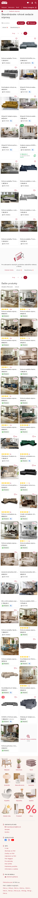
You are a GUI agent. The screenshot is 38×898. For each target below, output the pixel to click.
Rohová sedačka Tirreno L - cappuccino (14, 239)
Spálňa (31, 800)
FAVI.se (10, 890)
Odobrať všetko (9, 270)
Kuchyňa (31, 785)
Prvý (13, 33)
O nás (6, 848)
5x (10, 454)
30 (35, 523)
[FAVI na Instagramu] (9, 840)
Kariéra (7, 832)
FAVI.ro (16, 888)
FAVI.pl (11, 888)
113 (35, 320)
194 (16, 291)
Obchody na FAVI (10, 851)
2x (10, 483)
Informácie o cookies (11, 869)
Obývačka (19, 800)
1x (29, 685)
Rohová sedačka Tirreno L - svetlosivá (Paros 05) (17, 181)
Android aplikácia (12, 877)
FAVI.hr (27, 888)
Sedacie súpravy (14, 11)
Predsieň (19, 816)
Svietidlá (7, 785)
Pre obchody (9, 861)
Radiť (22, 23)
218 (35, 465)
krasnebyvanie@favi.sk (14, 827)
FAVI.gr (29, 890)
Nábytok (4, 7)
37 (35, 378)
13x (11, 367)
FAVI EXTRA (8, 864)
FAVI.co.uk (17, 890)
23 (35, 581)
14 (35, 349)
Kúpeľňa (6, 800)
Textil (17, 7)
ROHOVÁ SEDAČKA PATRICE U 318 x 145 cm (15, 572)
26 (16, 349)
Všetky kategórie (28, 7)
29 (35, 436)
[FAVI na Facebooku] (6, 840)
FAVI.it (5, 890)
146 (16, 407)
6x (10, 512)
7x (29, 338)
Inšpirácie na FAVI (10, 856)
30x (11, 309)
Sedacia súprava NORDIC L (28, 145)
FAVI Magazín (9, 858)
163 (16, 436)
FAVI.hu (22, 888)
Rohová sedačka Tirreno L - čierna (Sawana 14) (16, 58)
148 (35, 291)
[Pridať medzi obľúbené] (16, 38)
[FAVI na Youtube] (12, 840)
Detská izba (7, 816)
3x (29, 454)
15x (11, 338)
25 (35, 494)
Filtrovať (32, 23)
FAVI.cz (5, 888)
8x (10, 396)
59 (16, 378)
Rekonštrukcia (19, 785)
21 (16, 523)
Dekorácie (11, 7)
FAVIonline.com (8, 882)
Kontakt (7, 829)
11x (29, 309)
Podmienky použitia (11, 866)
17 (16, 610)
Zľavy (31, 816)
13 (16, 494)
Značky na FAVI (9, 853)
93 (16, 320)
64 (16, 465)
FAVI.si (5, 893)
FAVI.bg (23, 890)
